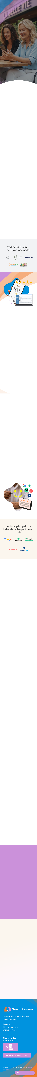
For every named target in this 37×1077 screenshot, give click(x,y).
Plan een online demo (24, 1073)
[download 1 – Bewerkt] (13, 264)
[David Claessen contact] (18, 1006)
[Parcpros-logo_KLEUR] (29, 257)
